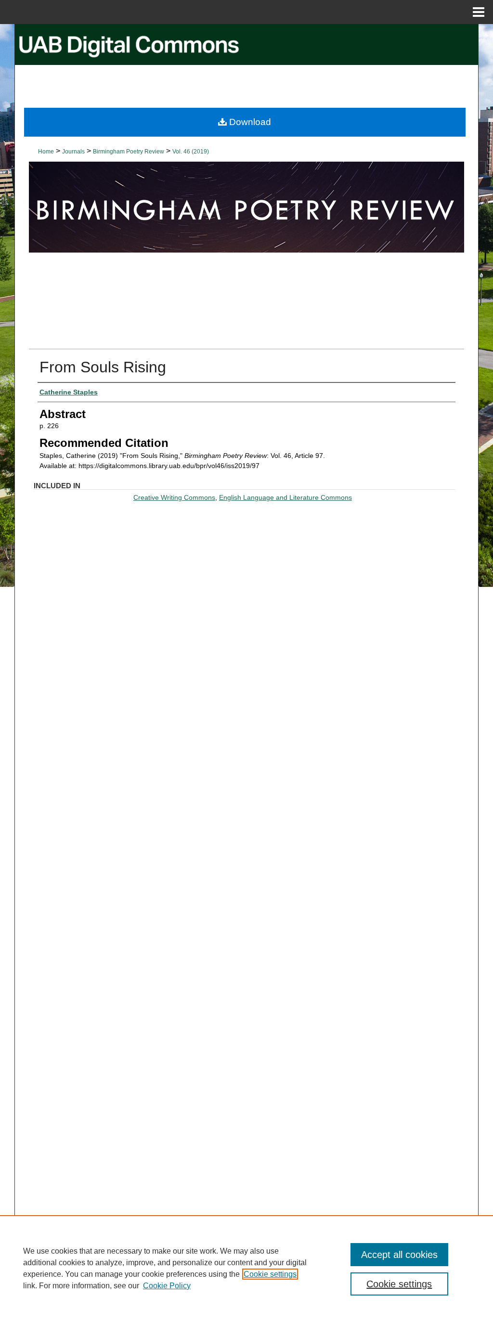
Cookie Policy (167, 1286)
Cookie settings (270, 1274)
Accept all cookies (399, 1254)
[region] (246, 1268)
